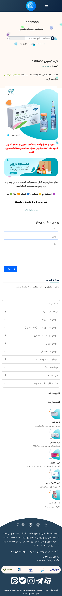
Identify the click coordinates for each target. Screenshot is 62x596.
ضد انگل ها (53, 303)
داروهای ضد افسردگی (49, 351)
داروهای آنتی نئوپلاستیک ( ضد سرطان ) (41, 327)
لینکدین (34, 194)
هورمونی (45, 66)
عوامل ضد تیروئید (50, 367)
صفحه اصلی (38, 43)
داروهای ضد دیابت (50, 319)
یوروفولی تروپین (12, 75)
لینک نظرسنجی (31, 210)
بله (7, 194)
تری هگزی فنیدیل (53, 482)
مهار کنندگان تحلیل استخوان (46, 383)
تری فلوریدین (54, 503)
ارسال (9, 269)
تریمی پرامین (55, 442)
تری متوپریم (55, 462)
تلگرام (23, 194)
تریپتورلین (56, 422)
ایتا (14, 194)
